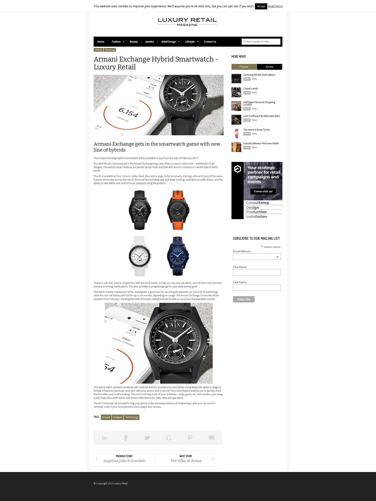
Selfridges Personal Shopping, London (259, 103)
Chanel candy (250, 88)
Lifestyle (188, 42)
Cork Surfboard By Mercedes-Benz (261, 116)
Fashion (114, 42)
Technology (110, 50)
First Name (240, 267)
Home (101, 41)
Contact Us (210, 41)
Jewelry (150, 41)
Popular (244, 66)
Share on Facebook (126, 438)
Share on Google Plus (169, 438)
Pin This (190, 438)
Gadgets (117, 417)
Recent (269, 66)
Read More (275, 6)
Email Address (255, 251)
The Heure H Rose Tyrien (256, 129)
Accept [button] (261, 6)
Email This (211, 438)
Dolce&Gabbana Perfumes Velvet (261, 143)
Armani (106, 417)
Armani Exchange (114, 144)
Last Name (240, 282)
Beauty (134, 41)
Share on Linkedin (104, 438)
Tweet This (147, 438)
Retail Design (167, 42)
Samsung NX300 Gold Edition (259, 75)
